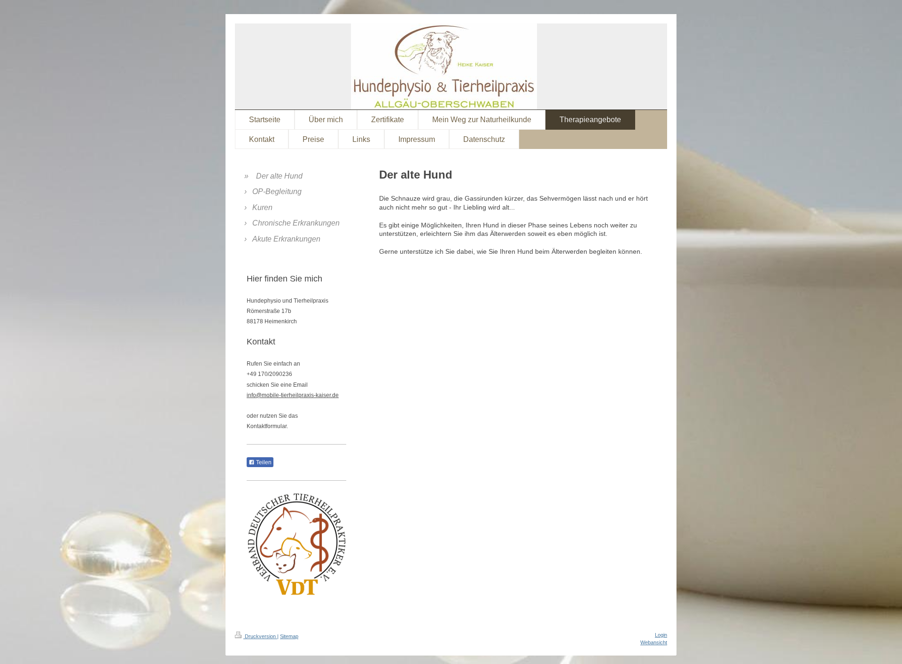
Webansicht (653, 642)
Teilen (263, 462)
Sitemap (289, 636)
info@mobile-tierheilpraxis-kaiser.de (293, 395)
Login (661, 635)
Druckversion (260, 636)
